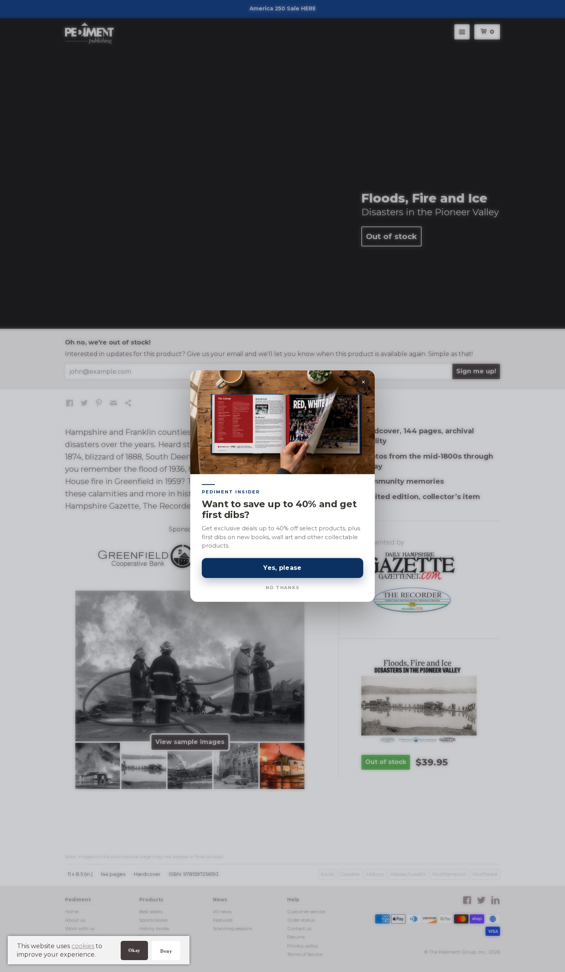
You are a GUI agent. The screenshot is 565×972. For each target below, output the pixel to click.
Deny (166, 951)
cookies (82, 946)
